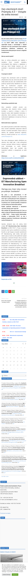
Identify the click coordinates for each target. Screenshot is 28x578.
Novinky (7, 5)
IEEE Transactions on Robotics (12, 406)
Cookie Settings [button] (6, 574)
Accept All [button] (15, 574)
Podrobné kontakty (5, 513)
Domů (2, 5)
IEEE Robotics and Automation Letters (14, 450)
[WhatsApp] (13, 291)
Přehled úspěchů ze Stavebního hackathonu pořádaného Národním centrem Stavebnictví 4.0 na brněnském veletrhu (20, 304)
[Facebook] (2, 291)
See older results (5, 476)
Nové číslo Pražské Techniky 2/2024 (6, 301)
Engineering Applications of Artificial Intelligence (11, 471)
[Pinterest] (9, 291)
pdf (2, 389)
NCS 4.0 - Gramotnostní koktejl (18, 331)
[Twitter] (6, 291)
